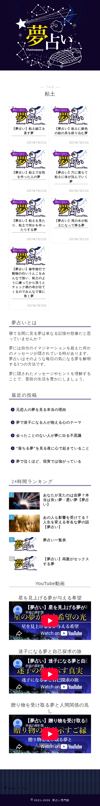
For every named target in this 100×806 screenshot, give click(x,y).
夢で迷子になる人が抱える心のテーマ (49, 422)
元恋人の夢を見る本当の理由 (41, 410)
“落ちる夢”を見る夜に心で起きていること (52, 448)
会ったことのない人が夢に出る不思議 (49, 435)
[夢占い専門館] (50, 66)
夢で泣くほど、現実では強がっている (49, 461)
